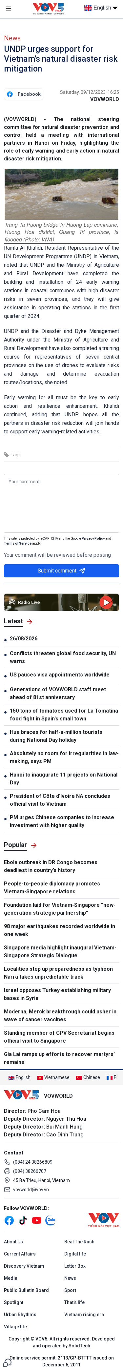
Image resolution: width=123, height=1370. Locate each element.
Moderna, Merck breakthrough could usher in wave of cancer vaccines (60, 1015)
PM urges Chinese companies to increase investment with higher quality (62, 821)
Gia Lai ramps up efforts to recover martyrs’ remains (59, 1058)
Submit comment (57, 571)
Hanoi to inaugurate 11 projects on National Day (63, 779)
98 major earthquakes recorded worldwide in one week (59, 930)
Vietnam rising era (84, 1314)
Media (10, 1278)
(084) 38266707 (29, 1171)
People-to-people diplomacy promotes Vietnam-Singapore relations (52, 888)
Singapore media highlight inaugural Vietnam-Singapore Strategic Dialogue (60, 951)
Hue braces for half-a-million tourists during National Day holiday (56, 736)
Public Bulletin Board (26, 1290)
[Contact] (7, 1362)
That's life (74, 1302)
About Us (13, 1241)
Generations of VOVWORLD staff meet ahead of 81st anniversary (58, 693)
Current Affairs (20, 1253)
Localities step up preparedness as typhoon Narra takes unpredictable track (58, 973)
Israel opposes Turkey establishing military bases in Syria (57, 994)
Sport (70, 1290)
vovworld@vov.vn (31, 1189)
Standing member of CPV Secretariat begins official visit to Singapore (59, 1037)
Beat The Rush (79, 1241)
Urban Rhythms (20, 1314)
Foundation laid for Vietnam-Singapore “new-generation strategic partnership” (59, 909)
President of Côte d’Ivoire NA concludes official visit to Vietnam (60, 800)
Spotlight (13, 1302)
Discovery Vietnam (24, 1266)
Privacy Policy (93, 538)
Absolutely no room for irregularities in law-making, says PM (64, 757)
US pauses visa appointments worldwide (60, 675)
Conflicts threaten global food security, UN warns (63, 657)
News (12, 38)
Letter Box (75, 1266)
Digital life (75, 1253)
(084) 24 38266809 (32, 1162)
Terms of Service (17, 543)
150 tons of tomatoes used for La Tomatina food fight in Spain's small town (64, 715)
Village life (15, 1326)
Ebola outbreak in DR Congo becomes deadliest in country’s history (50, 866)
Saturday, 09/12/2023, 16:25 (89, 92)
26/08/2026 (23, 638)
